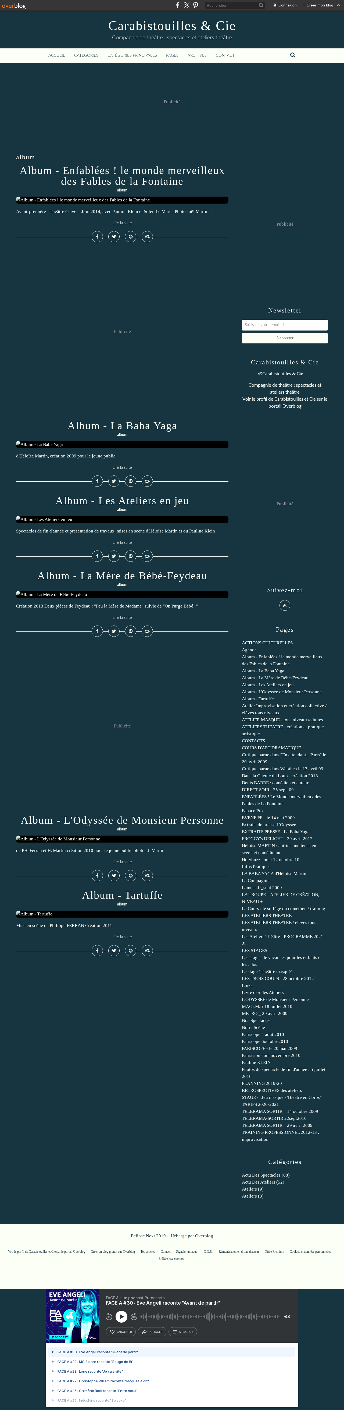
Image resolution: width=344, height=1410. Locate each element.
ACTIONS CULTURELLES (267, 642)
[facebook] (177, 5)
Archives (197, 56)
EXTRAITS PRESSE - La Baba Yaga (276, 831)
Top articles (148, 1251)
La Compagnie (256, 880)
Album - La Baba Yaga (122, 426)
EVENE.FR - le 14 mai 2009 (268, 817)
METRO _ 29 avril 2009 (265, 1013)
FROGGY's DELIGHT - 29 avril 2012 (277, 838)
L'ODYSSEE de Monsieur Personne (275, 999)
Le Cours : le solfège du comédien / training (283, 908)
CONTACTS (253, 740)
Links (247, 985)
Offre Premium (274, 1251)
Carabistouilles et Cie (295, 399)
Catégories (86, 56)
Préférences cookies (171, 1258)
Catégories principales (132, 56)
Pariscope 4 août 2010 (263, 1034)
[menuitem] (56, 55)
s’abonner (124, 1331)
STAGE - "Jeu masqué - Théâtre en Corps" (282, 1097)
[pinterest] (195, 5)
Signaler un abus (187, 1251)
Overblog (204, 1235)
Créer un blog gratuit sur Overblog (113, 1251)
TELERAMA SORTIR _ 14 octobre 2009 (280, 1111)
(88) (266, 1175)
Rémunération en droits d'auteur (239, 1251)
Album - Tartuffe (122, 895)
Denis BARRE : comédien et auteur (275, 782)
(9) (253, 1189)
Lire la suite (122, 223)
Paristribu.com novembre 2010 (271, 1055)
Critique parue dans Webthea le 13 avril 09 (282, 768)
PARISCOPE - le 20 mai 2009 (269, 1048)
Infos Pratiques (256, 866)
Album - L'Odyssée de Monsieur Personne (122, 820)
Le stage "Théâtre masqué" (267, 971)
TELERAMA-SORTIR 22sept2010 (274, 1118)
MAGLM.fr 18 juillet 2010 (267, 1006)
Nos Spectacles (256, 1020)
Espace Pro (252, 810)
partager (155, 1331)
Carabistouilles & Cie (172, 25)
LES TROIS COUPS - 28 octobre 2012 (278, 978)
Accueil (56, 56)
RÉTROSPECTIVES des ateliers (272, 1090)
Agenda (249, 649)
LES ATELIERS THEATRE (267, 915)
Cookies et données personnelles (310, 1251)
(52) (263, 1182)
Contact (225, 56)
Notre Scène (253, 1027)
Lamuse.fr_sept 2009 (262, 887)
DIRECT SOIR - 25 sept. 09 (268, 789)
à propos (186, 1331)
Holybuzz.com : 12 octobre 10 (270, 859)
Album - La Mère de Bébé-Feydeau (122, 576)
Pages (172, 56)
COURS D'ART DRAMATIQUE (271, 747)
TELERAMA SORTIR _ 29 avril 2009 (277, 1125)
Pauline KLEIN (256, 1062)
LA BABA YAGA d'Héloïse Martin (274, 873)
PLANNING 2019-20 (262, 1083)
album (122, 190)
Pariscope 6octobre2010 (265, 1041)
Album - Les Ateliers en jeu (122, 501)
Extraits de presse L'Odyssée (269, 824)
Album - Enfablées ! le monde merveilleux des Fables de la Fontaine (122, 175)
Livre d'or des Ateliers (263, 992)
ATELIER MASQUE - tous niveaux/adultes (282, 719)
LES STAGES (254, 950)
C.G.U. (208, 1251)
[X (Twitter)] (186, 5)
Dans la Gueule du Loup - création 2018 (280, 775)
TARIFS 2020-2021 (260, 1104)
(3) (253, 1196)
